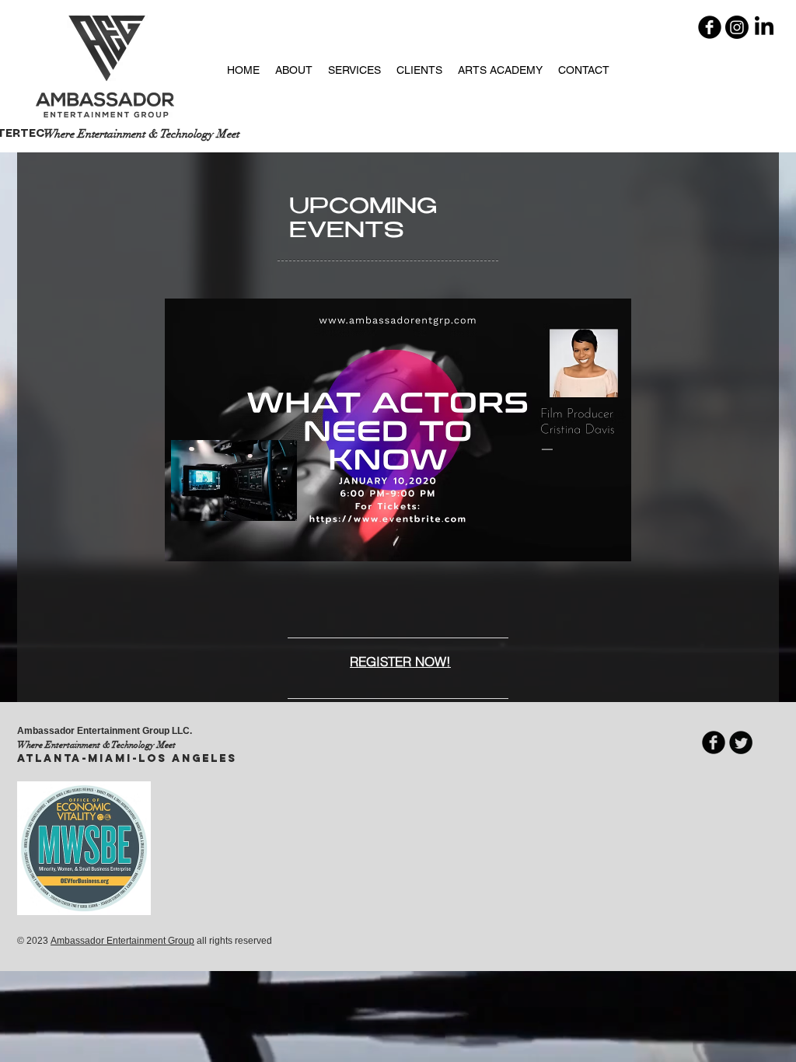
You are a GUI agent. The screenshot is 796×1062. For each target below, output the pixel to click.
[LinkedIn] (764, 27)
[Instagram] (737, 27)
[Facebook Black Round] (709, 27)
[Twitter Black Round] (740, 742)
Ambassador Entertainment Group (122, 940)
